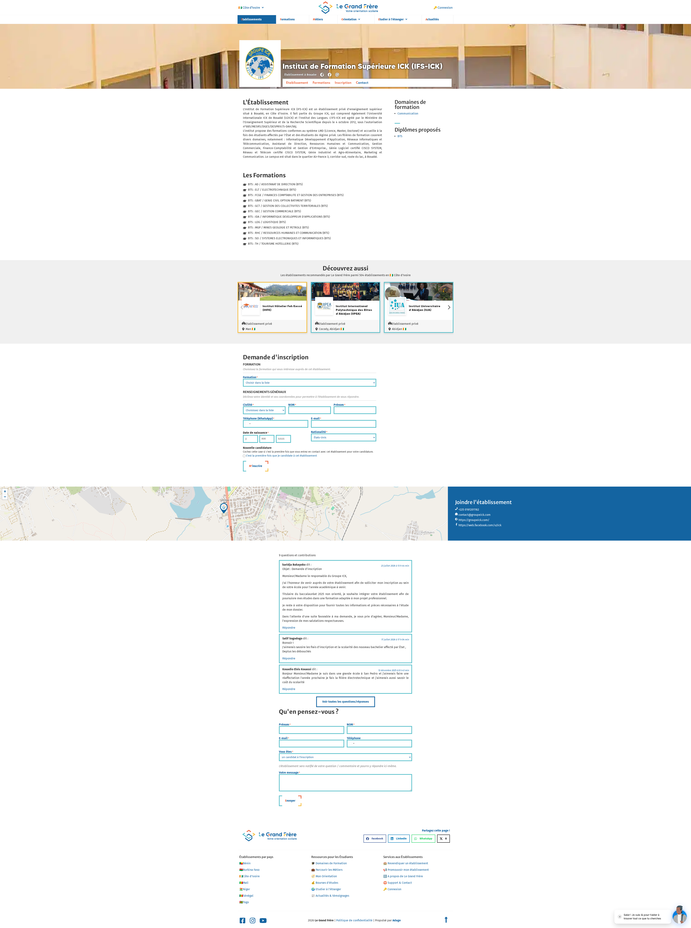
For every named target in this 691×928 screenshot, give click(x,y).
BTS (400, 136)
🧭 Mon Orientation (324, 876)
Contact (362, 82)
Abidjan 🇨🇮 (399, 329)
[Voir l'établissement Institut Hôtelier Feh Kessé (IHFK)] (251, 306)
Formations (287, 19)
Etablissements (251, 19)
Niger (244, 889)
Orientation (348, 19)
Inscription (343, 82)
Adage (396, 920)
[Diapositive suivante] (449, 307)
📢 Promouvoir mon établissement (406, 869)
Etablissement (297, 82)
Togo (244, 902)
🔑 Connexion (443, 7)
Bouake (312, 74)
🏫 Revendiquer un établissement (405, 863)
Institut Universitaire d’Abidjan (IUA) (424, 308)
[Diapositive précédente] (242, 307)
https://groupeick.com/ (474, 520)
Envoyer (290, 800)
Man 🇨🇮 (250, 329)
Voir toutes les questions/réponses (345, 701)
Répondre (288, 627)
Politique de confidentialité (354, 920)
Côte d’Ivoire (249, 7)
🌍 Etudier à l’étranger (326, 889)
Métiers (318, 19)
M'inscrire (255, 466)
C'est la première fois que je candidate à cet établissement (281, 455)
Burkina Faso (249, 869)
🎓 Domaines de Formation (329, 863)
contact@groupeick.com (475, 514)
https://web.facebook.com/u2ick (480, 525)
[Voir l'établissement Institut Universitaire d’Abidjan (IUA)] (397, 306)
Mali (244, 882)
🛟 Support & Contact (397, 882)
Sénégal (246, 895)
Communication (408, 113)
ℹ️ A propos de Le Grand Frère (403, 876)
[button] (224, 508)
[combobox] (247, 424)
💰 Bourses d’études (324, 882)
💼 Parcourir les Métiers (326, 869)
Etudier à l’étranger (391, 19)
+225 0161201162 (469, 509)
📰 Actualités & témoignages (330, 895)
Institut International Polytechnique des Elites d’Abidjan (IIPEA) (354, 309)
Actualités (432, 19)
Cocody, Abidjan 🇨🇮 (331, 329)
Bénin (244, 863)
